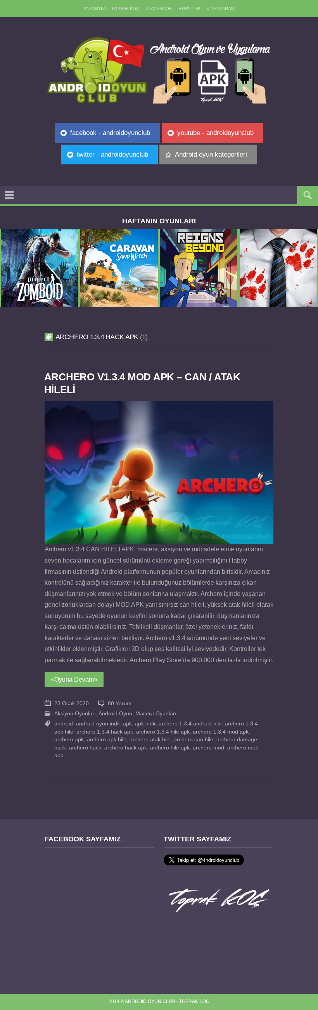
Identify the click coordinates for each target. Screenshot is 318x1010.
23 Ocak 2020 (71, 703)
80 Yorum (119, 703)
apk (127, 724)
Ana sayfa (95, 8)
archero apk (69, 739)
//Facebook (159, 8)
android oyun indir (98, 724)
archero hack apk (125, 748)
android (63, 724)
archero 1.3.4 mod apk (221, 732)
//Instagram (220, 8)
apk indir (145, 724)
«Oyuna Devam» (74, 679)
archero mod (208, 748)
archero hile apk (170, 748)
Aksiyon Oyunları (75, 713)
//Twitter (189, 8)
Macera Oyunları (155, 713)
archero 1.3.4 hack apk (104, 732)
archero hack (85, 748)
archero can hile (193, 739)
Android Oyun (115, 713)
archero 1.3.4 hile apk (163, 732)
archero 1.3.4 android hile (190, 724)
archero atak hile (150, 739)
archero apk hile (106, 739)
